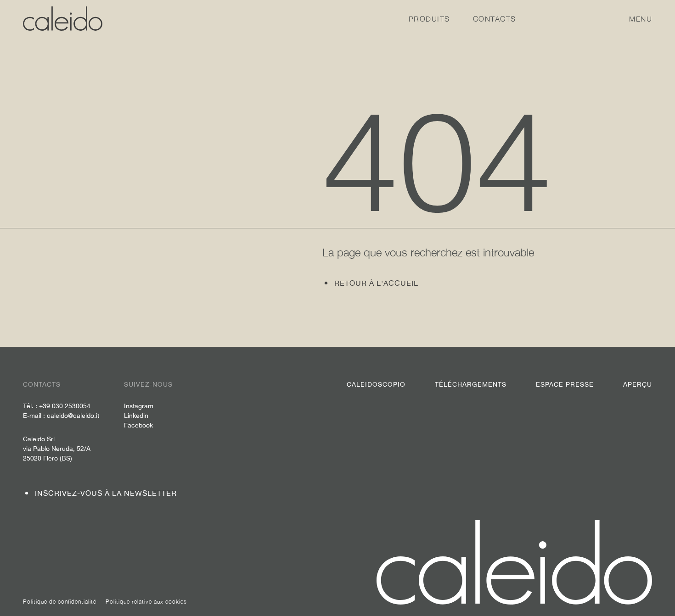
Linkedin (136, 415)
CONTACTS (494, 19)
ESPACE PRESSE (565, 384)
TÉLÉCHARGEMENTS (470, 384)
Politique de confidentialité (59, 601)
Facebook (138, 425)
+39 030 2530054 (64, 406)
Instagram (138, 406)
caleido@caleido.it (73, 415)
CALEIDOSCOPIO (376, 384)
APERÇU (637, 384)
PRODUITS (429, 19)
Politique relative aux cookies (146, 601)
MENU (640, 19)
